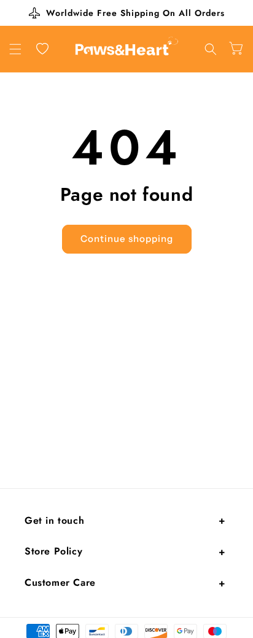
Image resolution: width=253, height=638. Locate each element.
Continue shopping (126, 238)
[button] (15, 49)
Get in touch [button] (54, 520)
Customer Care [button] (60, 582)
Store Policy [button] (53, 551)
